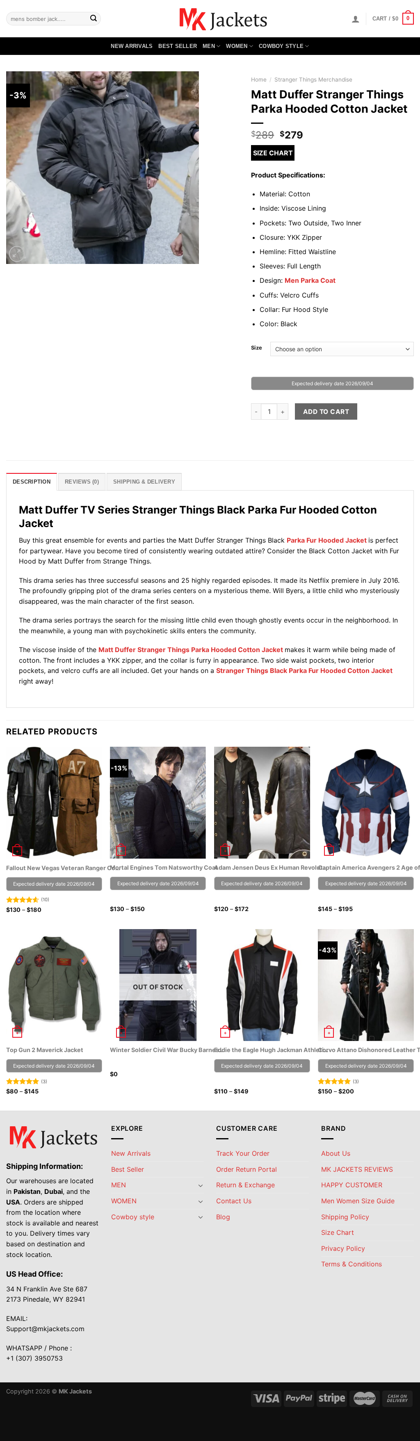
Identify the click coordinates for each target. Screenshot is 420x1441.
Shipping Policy (345, 1217)
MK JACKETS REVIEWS (357, 1169)
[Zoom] (17, 254)
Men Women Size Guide (358, 1201)
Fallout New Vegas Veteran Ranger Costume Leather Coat (63, 867)
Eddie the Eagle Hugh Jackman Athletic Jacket (271, 1049)
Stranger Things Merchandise (313, 79)
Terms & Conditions (351, 1264)
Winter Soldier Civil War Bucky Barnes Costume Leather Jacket (167, 1049)
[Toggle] (200, 1185)
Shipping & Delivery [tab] (144, 482)
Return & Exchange (245, 1185)
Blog (223, 1217)
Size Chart (273, 153)
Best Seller (177, 46)
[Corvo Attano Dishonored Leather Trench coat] (366, 985)
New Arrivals (132, 46)
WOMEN (236, 46)
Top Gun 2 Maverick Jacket (44, 1049)
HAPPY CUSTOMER (351, 1185)
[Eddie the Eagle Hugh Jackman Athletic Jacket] (262, 985)
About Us (335, 1153)
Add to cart (326, 412)
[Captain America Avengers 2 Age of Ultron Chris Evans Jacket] (366, 803)
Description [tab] (31, 482)
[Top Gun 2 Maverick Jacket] (54, 985)
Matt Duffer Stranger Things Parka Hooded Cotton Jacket (190, 649)
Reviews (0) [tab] (82, 482)
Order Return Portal (246, 1169)
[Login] (356, 19)
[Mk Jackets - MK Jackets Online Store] (210, 18)
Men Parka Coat (310, 280)
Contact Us (233, 1201)
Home (259, 79)
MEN (209, 46)
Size (256, 348)
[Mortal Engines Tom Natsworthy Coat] (158, 803)
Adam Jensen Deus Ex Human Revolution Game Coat (271, 867)
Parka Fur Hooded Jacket (327, 540)
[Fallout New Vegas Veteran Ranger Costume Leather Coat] (54, 803)
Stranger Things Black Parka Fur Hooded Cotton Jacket (304, 670)
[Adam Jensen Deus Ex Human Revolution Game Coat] (262, 803)
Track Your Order (242, 1153)
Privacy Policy (343, 1248)
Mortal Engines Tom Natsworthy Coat (164, 867)
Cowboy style (281, 46)
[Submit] (93, 19)
